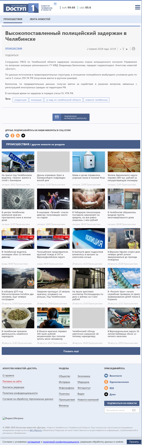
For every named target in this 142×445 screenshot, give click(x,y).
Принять (134, 441)
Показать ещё (71, 351)
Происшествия (13, 48)
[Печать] (133, 49)
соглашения (33, 441)
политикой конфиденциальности (61, 441)
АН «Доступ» (36, 430)
